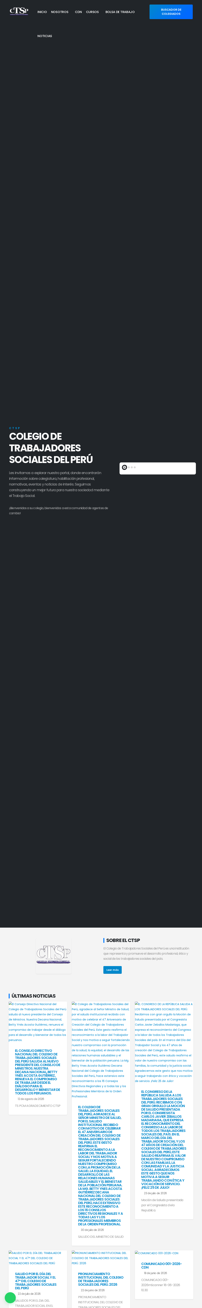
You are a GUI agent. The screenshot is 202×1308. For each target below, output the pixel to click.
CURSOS (92, 12)
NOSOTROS (59, 12)
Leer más (113, 970)
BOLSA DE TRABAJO (120, 12)
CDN (78, 12)
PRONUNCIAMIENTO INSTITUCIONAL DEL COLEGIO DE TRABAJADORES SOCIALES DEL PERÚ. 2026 (100, 1279)
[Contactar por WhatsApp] (10, 1297)
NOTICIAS (44, 36)
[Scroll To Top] (195, 1303)
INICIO (42, 12)
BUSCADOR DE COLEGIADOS (171, 12)
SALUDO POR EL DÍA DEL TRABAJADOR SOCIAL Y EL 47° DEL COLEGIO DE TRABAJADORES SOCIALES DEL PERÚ (36, 1281)
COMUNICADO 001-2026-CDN (161, 1265)
